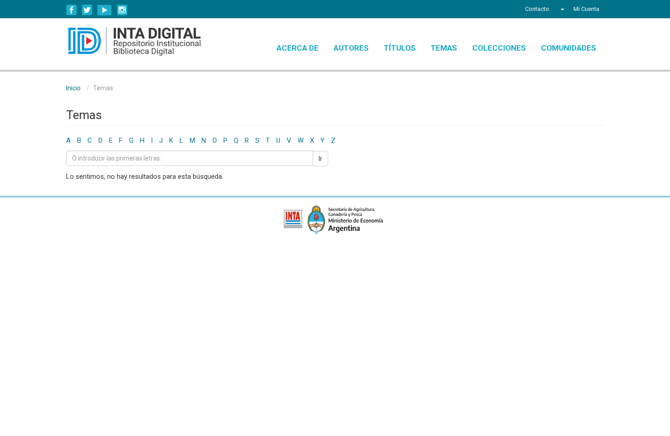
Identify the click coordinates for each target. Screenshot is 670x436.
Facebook (71, 10)
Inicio (73, 88)
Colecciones (499, 47)
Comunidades (568, 47)
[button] (561, 9)
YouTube (104, 10)
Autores (351, 47)
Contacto (537, 8)
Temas (444, 47)
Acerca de (298, 47)
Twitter (87, 10)
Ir (320, 158)
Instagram (122, 10)
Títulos (400, 47)
